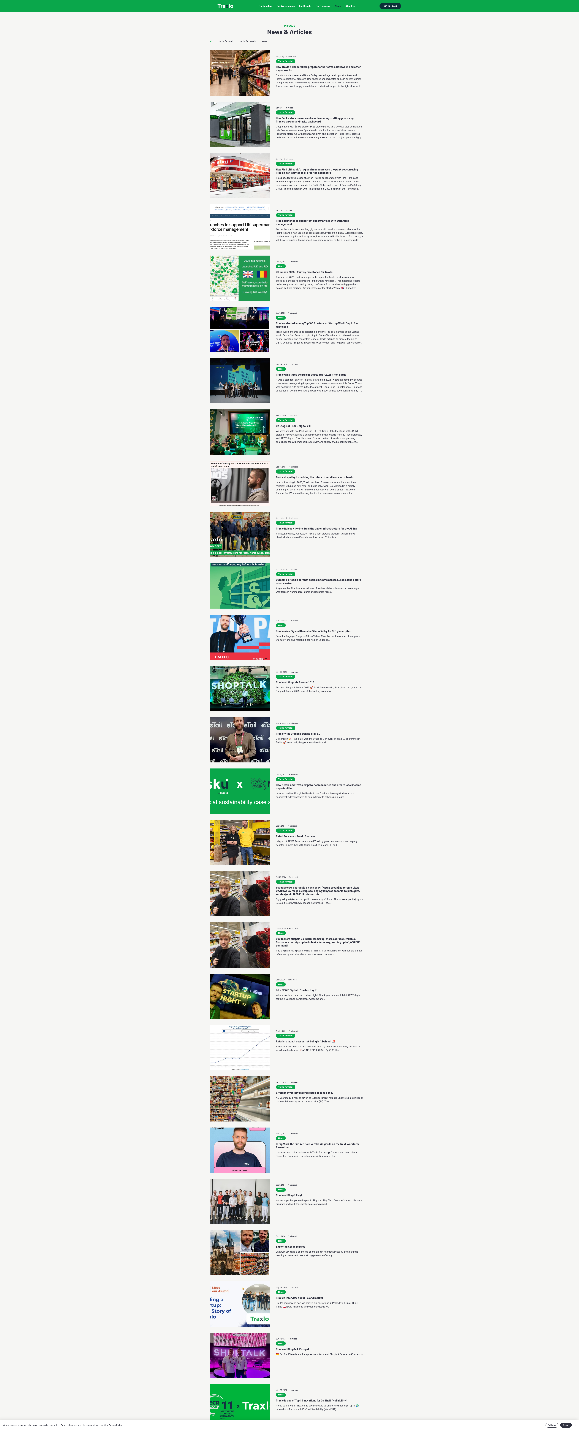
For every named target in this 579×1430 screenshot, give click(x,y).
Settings (552, 1425)
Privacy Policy (115, 1425)
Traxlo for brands (247, 41)
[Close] (575, 1425)
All (211, 41)
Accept (566, 1425)
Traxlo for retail (225, 41)
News (264, 41)
